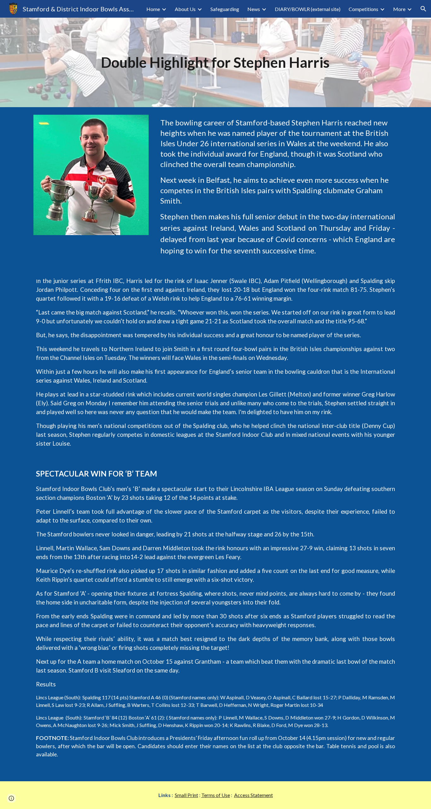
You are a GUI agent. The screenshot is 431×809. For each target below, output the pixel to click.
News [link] (253, 9)
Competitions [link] (363, 9)
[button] (423, 8)
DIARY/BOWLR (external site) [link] (307, 9)
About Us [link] (185, 9)
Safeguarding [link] (224, 9)
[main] (215, 62)
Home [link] (153, 9)
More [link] (399, 9)
